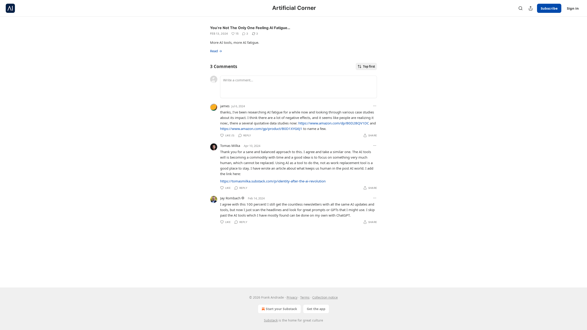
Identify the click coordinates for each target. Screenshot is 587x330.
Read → (216, 51)
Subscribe (549, 8)
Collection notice (325, 297)
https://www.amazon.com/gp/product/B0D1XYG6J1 (261, 128)
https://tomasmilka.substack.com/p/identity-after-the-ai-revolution (273, 181)
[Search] (520, 8)
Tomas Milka (230, 145)
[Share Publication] (530, 8)
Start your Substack (281, 309)
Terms (305, 297)
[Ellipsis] (374, 106)
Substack (271, 320)
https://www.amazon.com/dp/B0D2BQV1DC (333, 123)
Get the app (316, 309)
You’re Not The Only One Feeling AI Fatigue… (250, 27)
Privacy (292, 297)
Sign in (573, 8)
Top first (369, 66)
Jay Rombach (230, 198)
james (225, 106)
